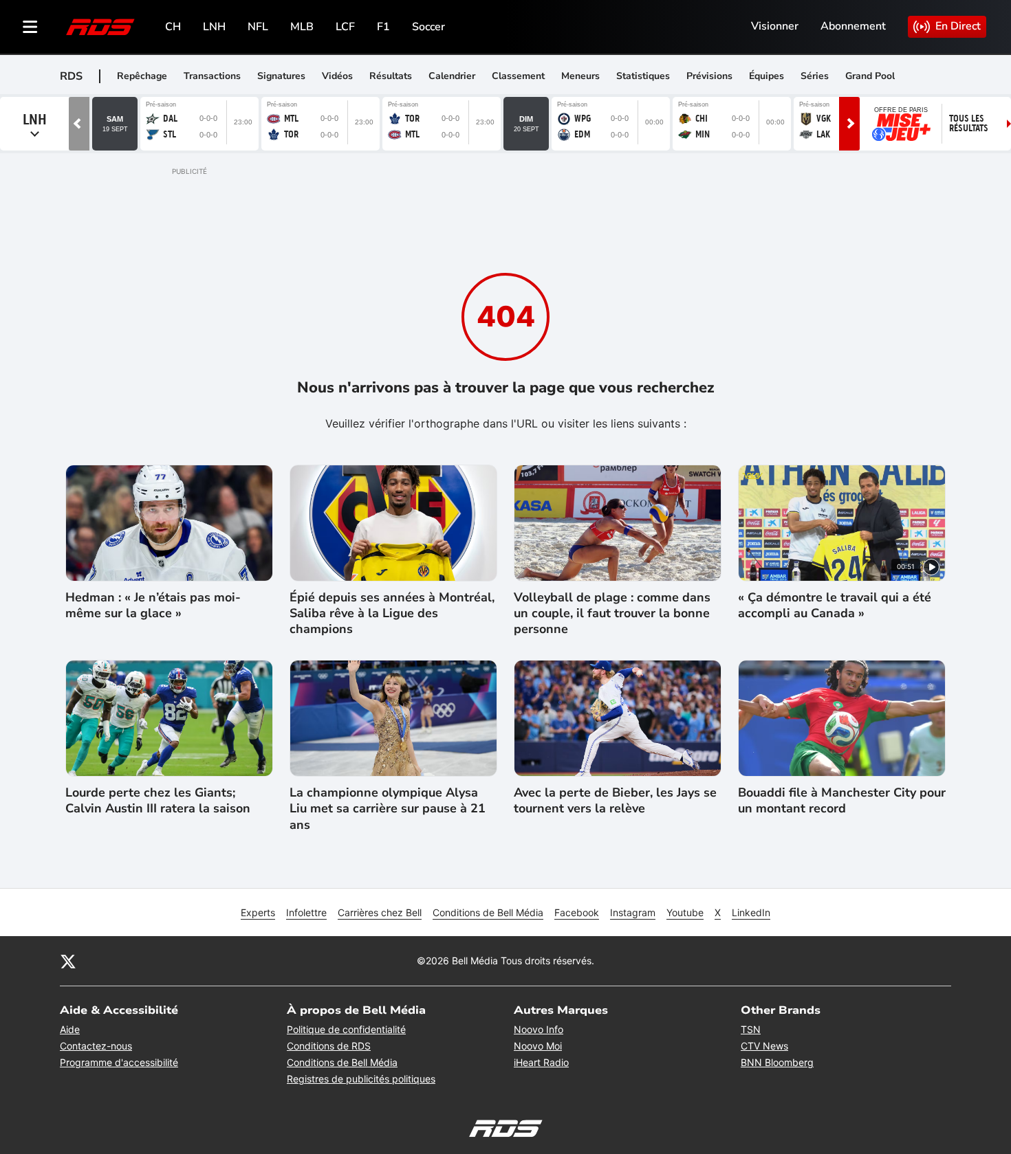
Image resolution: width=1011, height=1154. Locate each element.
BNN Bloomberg (777, 1062)
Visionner (774, 26)
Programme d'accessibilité (119, 1062)
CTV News (764, 1046)
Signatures (281, 75)
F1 (383, 26)
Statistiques (643, 75)
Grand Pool (870, 75)
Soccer (428, 26)
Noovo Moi (538, 1046)
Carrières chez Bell (380, 912)
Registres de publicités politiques (361, 1079)
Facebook (576, 912)
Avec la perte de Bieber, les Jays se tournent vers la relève (615, 801)
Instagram (632, 912)
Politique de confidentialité (346, 1029)
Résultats (390, 75)
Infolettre (306, 912)
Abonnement (853, 26)
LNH (214, 26)
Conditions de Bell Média (488, 912)
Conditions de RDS (329, 1046)
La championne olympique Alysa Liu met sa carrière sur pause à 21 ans (388, 809)
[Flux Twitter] (68, 961)
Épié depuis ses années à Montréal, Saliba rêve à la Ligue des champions (392, 614)
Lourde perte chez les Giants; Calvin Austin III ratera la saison (157, 801)
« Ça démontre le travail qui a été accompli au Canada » (834, 605)
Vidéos (337, 75)
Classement (518, 75)
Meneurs (580, 75)
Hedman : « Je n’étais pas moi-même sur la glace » (153, 605)
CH (173, 26)
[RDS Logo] (100, 26)
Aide (70, 1029)
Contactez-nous (96, 1046)
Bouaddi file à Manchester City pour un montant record (842, 801)
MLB (302, 26)
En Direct (958, 26)
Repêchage (142, 75)
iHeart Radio (541, 1062)
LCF (345, 26)
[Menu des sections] (30, 27)
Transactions (212, 75)
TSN (751, 1029)
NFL (258, 26)
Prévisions (709, 75)
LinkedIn (751, 912)
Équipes (766, 75)
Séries (815, 75)
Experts (258, 912)
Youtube (685, 912)
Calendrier (451, 75)
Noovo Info (538, 1029)
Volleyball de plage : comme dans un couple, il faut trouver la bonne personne (612, 614)
